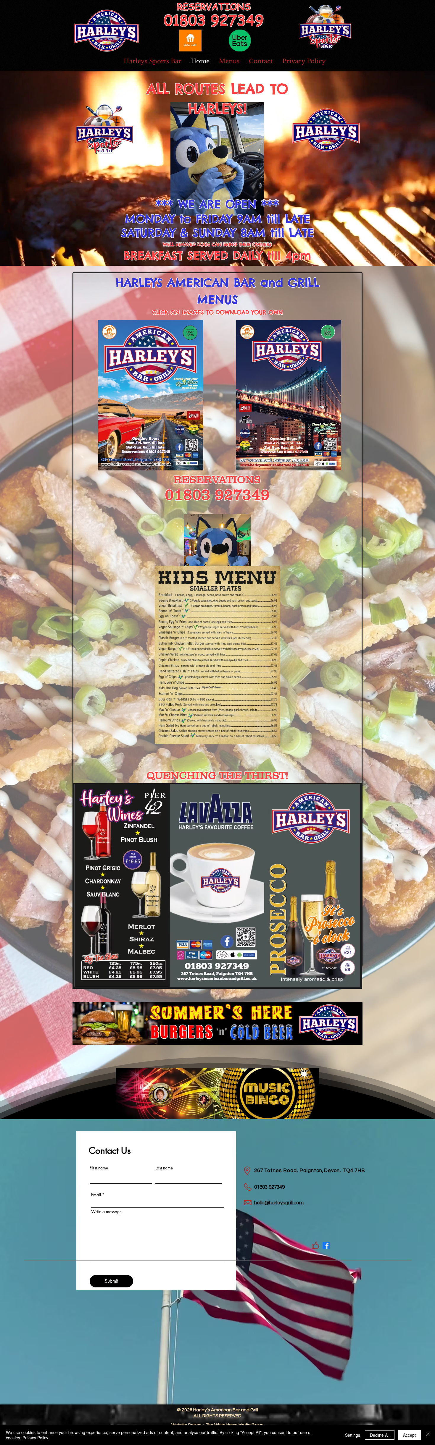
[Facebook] (326, 1245)
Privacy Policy (35, 1438)
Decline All (379, 1435)
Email (96, 1195)
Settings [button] (352, 1435)
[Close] (427, 1435)
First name (99, 1168)
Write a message (106, 1212)
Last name (164, 1168)
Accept (409, 1435)
